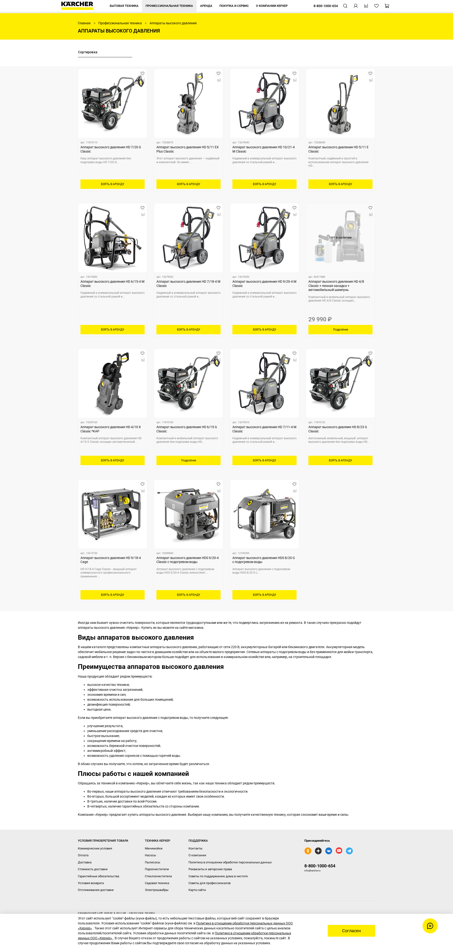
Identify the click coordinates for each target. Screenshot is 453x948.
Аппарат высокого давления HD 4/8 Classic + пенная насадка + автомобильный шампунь (336, 286)
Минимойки (154, 848)
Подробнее (340, 329)
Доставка (85, 862)
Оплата (83, 855)
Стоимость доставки (93, 869)
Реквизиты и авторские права (210, 869)
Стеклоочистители (158, 876)
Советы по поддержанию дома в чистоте (218, 876)
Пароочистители (157, 869)
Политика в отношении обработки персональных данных (230, 862)
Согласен (351, 930)
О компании (197, 855)
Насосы (150, 855)
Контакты (195, 848)
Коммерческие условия (95, 848)
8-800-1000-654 (319, 865)
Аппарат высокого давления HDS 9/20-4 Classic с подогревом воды (187, 560)
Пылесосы (152, 862)
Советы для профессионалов (210, 883)
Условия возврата (91, 883)
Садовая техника (157, 883)
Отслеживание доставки (96, 890)
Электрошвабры (156, 890)
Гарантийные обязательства (98, 876)
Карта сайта (197, 890)
